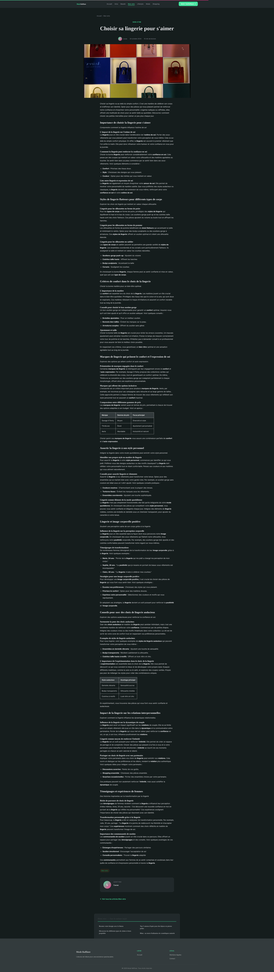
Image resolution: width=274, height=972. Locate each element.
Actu (116, 4)
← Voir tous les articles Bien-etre (113, 899)
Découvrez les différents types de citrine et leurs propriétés (115, 932)
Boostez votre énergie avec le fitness (111, 926)
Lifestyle (140, 4)
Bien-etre (131, 4)
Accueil (109, 4)
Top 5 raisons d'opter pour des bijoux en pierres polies (156, 927)
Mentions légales (175, 955)
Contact (172, 958)
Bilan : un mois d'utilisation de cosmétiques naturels (157, 933)
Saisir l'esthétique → (188, 4)
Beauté (123, 4)
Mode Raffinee (83, 952)
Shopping (156, 4)
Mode (148, 4)
